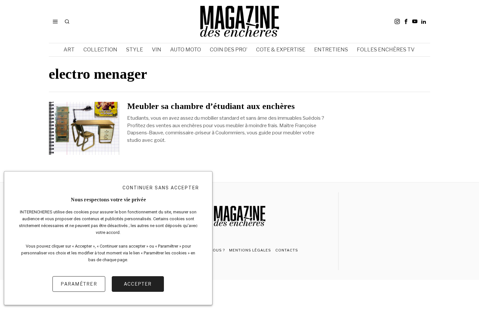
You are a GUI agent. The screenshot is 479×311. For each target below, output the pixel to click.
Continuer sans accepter (161, 187)
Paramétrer (79, 284)
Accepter (138, 284)
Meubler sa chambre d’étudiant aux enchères (211, 106)
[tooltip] (397, 21)
